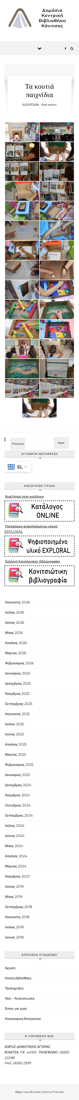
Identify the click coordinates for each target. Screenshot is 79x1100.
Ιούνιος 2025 (14, 734)
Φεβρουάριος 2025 (19, 765)
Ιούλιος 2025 (14, 724)
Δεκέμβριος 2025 (18, 683)
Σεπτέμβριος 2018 (18, 907)
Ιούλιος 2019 (14, 886)
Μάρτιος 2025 (15, 754)
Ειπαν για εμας (16, 1008)
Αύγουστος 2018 (17, 917)
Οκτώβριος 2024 (18, 805)
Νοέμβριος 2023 (17, 876)
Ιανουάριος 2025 (17, 775)
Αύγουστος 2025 (17, 714)
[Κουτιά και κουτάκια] (65, 438)
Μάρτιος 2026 (15, 653)
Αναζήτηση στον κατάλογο (24, 496)
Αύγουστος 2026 (17, 602)
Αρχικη (10, 968)
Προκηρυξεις (14, 988)
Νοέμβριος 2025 (17, 693)
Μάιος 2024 (14, 846)
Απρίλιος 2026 (16, 643)
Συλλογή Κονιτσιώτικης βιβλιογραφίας (32, 561)
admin (52, 104)
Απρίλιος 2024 (16, 856)
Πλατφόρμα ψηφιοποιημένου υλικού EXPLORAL (30, 529)
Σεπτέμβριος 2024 (19, 815)
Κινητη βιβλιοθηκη (18, 978)
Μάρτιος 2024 (15, 866)
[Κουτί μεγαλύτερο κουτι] (14, 439)
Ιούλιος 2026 (14, 612)
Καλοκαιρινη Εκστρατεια (23, 1019)
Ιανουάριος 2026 (17, 673)
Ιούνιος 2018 (14, 937)
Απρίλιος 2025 (16, 744)
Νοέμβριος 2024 (17, 795)
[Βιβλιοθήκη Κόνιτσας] (39, 19)
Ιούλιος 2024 (14, 825)
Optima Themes (52, 1092)
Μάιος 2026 (14, 633)
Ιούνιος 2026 (14, 622)
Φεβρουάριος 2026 (19, 663)
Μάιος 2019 (13, 897)
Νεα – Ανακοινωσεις (20, 998)
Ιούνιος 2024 (14, 836)
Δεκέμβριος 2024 (18, 785)
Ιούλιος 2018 (14, 927)
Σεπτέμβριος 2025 (18, 704)
